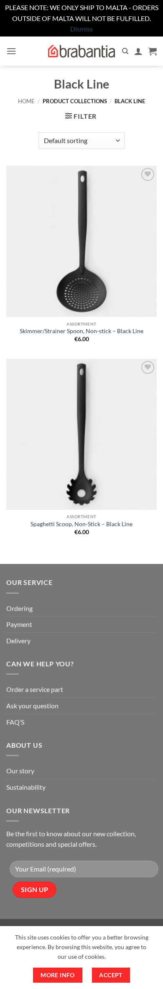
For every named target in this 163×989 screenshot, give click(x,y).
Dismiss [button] (81, 29)
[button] (11, 51)
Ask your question (32, 706)
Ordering (19, 608)
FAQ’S (15, 722)
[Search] (125, 51)
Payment (19, 624)
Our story (20, 771)
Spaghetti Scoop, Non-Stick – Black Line (81, 524)
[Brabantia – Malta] (81, 51)
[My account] (138, 51)
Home (26, 101)
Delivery (18, 641)
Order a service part (34, 689)
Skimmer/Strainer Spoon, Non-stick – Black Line (81, 331)
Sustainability (26, 787)
